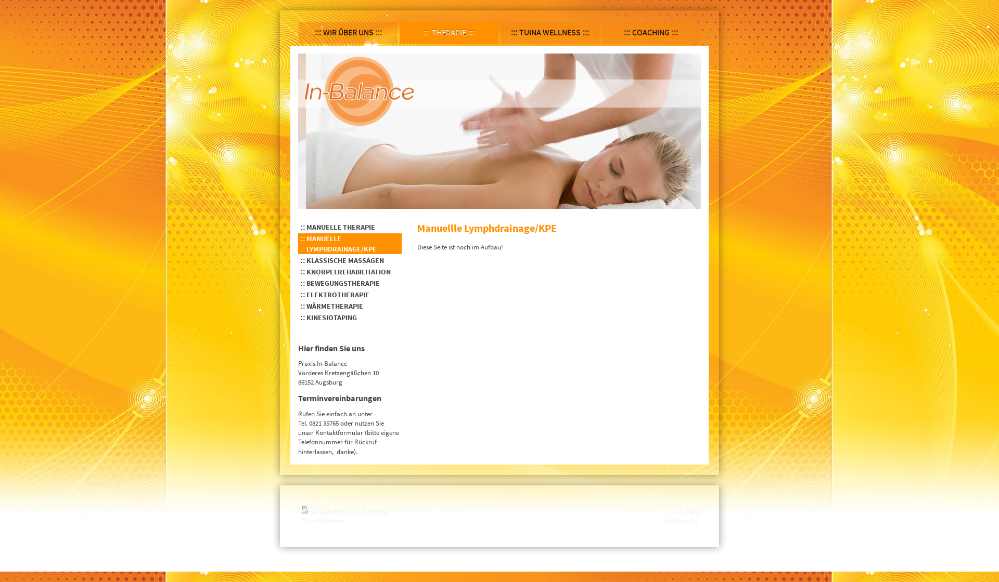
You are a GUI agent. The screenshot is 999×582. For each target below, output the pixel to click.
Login (689, 511)
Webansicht (680, 520)
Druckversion (333, 511)
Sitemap (375, 511)
